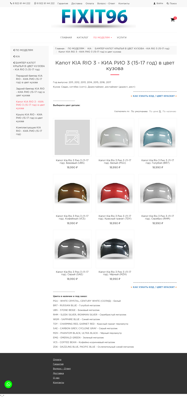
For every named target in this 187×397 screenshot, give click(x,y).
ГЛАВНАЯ (66, 38)
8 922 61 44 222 (21, 3)
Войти (160, 3)
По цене (154, 111)
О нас (56, 378)
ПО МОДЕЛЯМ (24, 50)
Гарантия (63, 4)
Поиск (173, 4)
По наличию (169, 111)
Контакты (123, 4)
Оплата (90, 4)
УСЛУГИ (122, 38)
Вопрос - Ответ (106, 4)
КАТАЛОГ (82, 38)
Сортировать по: (121, 111)
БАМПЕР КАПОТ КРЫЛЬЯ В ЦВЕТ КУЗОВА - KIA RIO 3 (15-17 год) (29, 66)
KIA (17, 57)
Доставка (76, 4)
